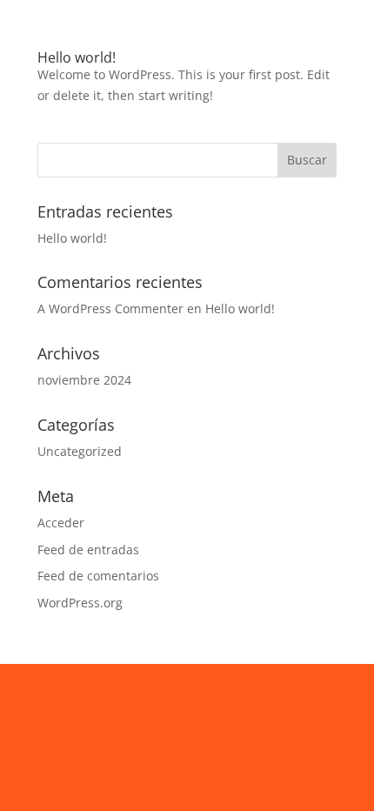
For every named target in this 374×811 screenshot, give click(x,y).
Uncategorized (79, 451)
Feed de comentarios (98, 575)
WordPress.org (80, 602)
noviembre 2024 (84, 380)
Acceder (60, 522)
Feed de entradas (88, 549)
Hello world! (76, 57)
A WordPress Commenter (110, 308)
